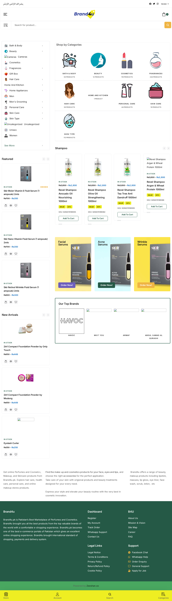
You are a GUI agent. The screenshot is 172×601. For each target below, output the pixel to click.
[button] (44, 159)
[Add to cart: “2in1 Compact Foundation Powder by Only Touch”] (6, 361)
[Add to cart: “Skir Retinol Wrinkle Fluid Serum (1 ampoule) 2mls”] (6, 302)
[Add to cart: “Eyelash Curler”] (6, 454)
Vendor (164, 4)
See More (9, 145)
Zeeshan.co (93, 585)
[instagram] (158, 4)
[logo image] (85, 14)
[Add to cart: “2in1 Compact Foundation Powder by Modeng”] (6, 410)
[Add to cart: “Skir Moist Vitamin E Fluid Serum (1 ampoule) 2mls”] (6, 205)
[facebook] (150, 4)
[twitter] (154, 4)
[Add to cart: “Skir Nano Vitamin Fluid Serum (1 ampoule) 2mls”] (6, 254)
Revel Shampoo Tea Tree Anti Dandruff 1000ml (127, 193)
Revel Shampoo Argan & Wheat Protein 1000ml (156, 185)
